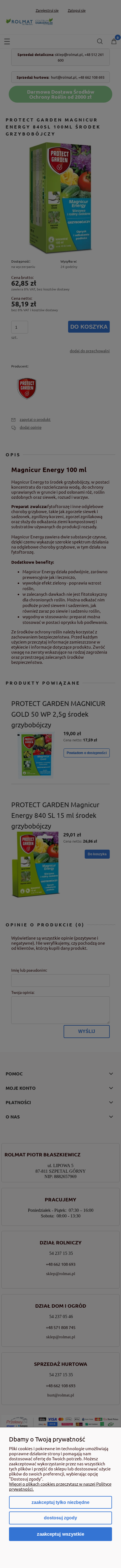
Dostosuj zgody (60, 1517)
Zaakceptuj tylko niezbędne (60, 1502)
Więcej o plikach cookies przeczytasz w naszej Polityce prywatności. (60, 1486)
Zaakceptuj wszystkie (60, 1534)
